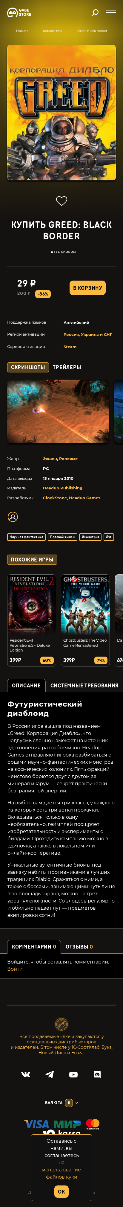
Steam (70, 346)
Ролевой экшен (62, 537)
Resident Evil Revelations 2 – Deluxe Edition (30, 645)
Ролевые (68, 458)
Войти (15, 969)
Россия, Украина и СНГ (88, 334)
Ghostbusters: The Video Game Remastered (85, 643)
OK (61, 1192)
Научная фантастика (26, 537)
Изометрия (90, 537)
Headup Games (84, 497)
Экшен (50, 458)
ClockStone (55, 497)
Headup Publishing (62, 487)
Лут (108, 537)
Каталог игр (52, 31)
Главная (22, 31)
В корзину (87, 288)
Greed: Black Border (91, 31)
